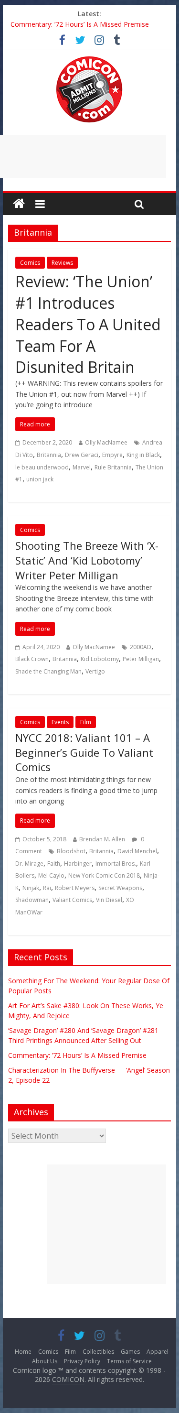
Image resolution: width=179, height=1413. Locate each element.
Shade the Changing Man (48, 671)
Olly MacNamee (106, 442)
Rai (47, 888)
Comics (30, 263)
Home (23, 1352)
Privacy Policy (82, 1361)
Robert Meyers (75, 888)
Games (130, 1352)
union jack (39, 479)
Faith (53, 863)
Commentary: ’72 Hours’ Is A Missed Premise (80, 24)
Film (85, 722)
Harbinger (78, 863)
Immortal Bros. (115, 863)
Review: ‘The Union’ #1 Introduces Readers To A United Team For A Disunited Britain (88, 324)
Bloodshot (71, 851)
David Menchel (137, 851)
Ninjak (30, 888)
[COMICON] (89, 59)
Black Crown (32, 659)
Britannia (49, 455)
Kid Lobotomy (100, 659)
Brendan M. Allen (102, 839)
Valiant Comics (72, 900)
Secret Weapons (120, 888)
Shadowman (32, 900)
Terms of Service (129, 1361)
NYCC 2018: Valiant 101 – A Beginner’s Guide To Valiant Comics (84, 752)
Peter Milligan (141, 659)
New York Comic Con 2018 (104, 875)
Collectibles (98, 1352)
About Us (44, 1361)
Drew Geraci (81, 455)
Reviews (62, 263)
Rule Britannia (113, 467)
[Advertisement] (106, 1224)
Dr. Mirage (29, 863)
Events (60, 722)
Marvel (82, 467)
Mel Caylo (51, 875)
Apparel (157, 1352)
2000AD (140, 647)
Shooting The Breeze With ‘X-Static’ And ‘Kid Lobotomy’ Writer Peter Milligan (86, 560)
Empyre (112, 455)
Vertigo (95, 671)
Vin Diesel (109, 900)
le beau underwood (42, 467)
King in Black (143, 455)
